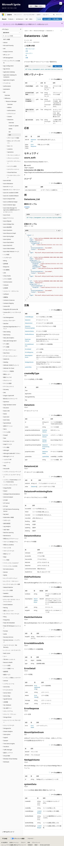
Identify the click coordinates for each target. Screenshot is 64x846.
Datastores (49, 30)
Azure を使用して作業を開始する (52, 19)
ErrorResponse (29, 352)
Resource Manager (39, 30)
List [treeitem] (10, 135)
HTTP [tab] (27, 208)
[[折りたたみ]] (20, 29)
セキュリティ (29, 53)
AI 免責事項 (4, 842)
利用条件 (30, 845)
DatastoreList (28, 323)
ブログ (22, 842)
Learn (26, 30)
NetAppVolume (29, 362)
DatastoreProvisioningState (45, 446)
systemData (28, 367)
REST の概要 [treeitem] (6, 39)
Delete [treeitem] (10, 128)
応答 (27, 51)
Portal (39, 19)
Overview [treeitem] (7, 95)
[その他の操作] (61, 30)
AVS (31, 30)
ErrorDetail (28, 349)
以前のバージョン (14, 842)
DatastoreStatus (29, 331)
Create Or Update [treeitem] (13, 125)
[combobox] (11, 32)
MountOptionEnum (36, 600)
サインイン (59, 14)
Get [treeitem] (10, 132)
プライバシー (35, 842)
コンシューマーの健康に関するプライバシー (13, 845)
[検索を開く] (54, 14)
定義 (27, 57)
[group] (43, 69)
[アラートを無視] (60, 3)
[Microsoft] (3, 15)
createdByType (29, 317)
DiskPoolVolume (29, 334)
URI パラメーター (30, 49)
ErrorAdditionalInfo (37, 687)
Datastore (27, 320)
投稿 (29, 842)
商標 (36, 845)
